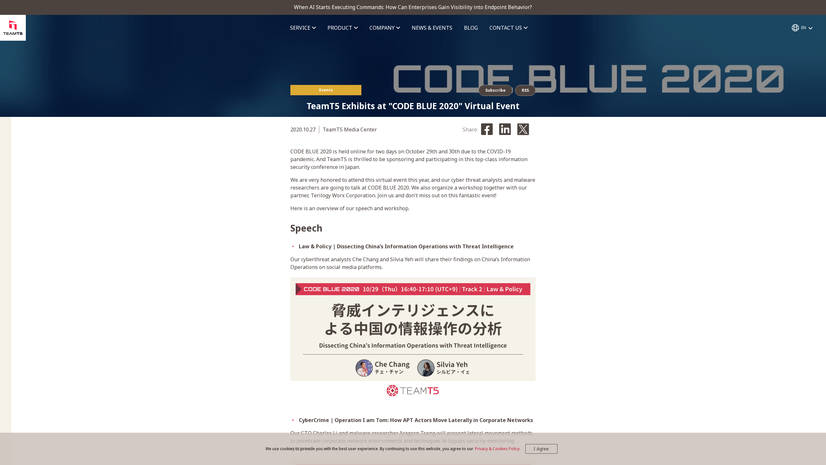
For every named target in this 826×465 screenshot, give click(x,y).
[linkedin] (505, 129)
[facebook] (487, 129)
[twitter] (523, 129)
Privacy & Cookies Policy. (497, 448)
